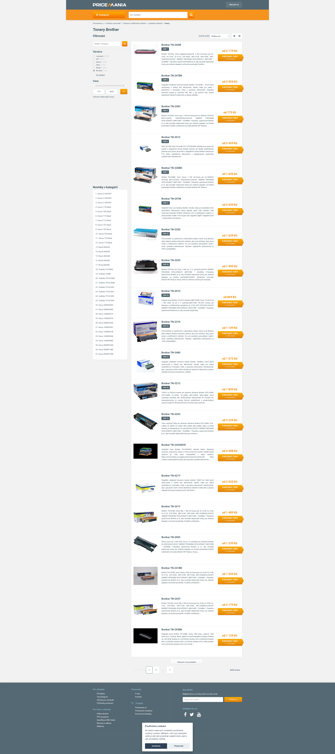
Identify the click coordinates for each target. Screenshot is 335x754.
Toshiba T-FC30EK (106, 269)
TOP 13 (165, 264)
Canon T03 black (104, 229)
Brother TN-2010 (170, 291)
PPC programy (103, 717)
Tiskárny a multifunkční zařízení (134, 23)
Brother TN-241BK (171, 567)
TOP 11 (165, 203)
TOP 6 (165, 141)
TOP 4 (165, 111)
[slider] (94, 85)
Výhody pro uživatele (105, 700)
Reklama (100, 726)
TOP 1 (165, 49)
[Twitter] (191, 715)
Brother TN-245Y (170, 598)
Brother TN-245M (171, 44)
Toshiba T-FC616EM (107, 278)
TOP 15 (165, 326)
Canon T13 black (104, 216)
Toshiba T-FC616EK (106, 296)
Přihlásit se (234, 5)
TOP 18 (165, 388)
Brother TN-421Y (170, 475)
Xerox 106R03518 (106, 318)
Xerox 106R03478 (106, 332)
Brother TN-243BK (171, 629)
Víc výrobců (100, 75)
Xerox (101, 62)
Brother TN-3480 (170, 352)
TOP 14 (165, 295)
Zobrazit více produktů (186, 662)
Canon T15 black (104, 207)
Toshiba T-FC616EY (106, 292)
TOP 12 (165, 234)
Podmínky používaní (105, 703)
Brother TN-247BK (171, 75)
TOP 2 (165, 80)
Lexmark (102, 56)
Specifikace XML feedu (106, 720)
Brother (101, 71)
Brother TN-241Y (170, 506)
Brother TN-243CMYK (173, 444)
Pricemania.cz (98, 23)
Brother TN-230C (170, 106)
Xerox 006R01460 (106, 345)
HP (100, 59)
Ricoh (101, 68)
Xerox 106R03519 (106, 314)
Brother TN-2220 (170, 260)
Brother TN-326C (170, 414)
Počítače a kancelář (113, 23)
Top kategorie (102, 697)
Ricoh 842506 (104, 260)
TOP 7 (165, 172)
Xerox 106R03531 (106, 327)
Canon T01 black (104, 225)
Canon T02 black (104, 211)
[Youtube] (199, 715)
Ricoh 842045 (104, 247)
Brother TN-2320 (170, 229)
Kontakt (138, 697)
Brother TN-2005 (170, 537)
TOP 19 (165, 418)
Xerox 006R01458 (106, 354)
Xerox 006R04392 (106, 305)
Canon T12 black (104, 220)
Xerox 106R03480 (106, 341)
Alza (101, 65)
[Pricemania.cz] (109, 5)
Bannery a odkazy (104, 723)
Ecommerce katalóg (143, 714)
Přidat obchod (102, 714)
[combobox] (220, 36)
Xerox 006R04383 (106, 309)
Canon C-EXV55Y (104, 194)
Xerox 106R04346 (106, 336)
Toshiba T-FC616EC (106, 287)
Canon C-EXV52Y (104, 203)
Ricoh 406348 (104, 256)
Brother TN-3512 (170, 137)
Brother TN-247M (171, 198)
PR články (101, 694)
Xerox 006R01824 (106, 323)
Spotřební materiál (155, 23)
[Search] (191, 15)
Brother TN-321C (170, 383)
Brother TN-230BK (171, 167)
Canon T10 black (105, 238)
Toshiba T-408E (105, 274)
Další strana (235, 670)
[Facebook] (185, 715)
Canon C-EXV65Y (104, 198)
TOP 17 (165, 357)
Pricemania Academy (143, 711)
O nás (137, 694)
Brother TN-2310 (170, 321)
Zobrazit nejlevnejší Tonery (103, 97)
